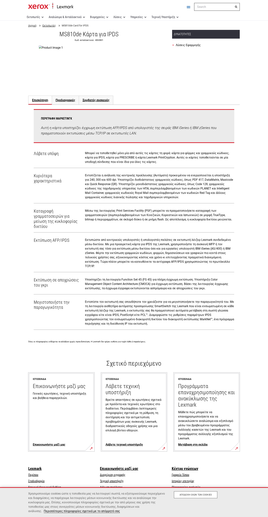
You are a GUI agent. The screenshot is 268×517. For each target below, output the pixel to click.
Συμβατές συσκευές (96, 100)
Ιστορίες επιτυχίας (183, 481)
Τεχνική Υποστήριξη (163, 17)
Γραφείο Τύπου (180, 475)
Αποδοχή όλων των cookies (196, 495)
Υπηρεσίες (136, 17)
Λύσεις (117, 17)
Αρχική (50, 6)
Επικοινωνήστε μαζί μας (119, 468)
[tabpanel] (134, 220)
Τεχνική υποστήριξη (111, 481)
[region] (134, 502)
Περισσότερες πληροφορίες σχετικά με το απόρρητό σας (82, 511)
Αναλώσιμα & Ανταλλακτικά (65, 17)
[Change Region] (188, 7)
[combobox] (217, 7)
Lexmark (35, 468)
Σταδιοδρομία (36, 481)
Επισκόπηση (40, 100)
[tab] (40, 100)
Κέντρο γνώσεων (185, 468)
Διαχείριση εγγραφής (112, 475)
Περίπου (33, 475)
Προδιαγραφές (65, 100)
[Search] (236, 7)
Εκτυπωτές (33, 17)
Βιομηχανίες (97, 17)
